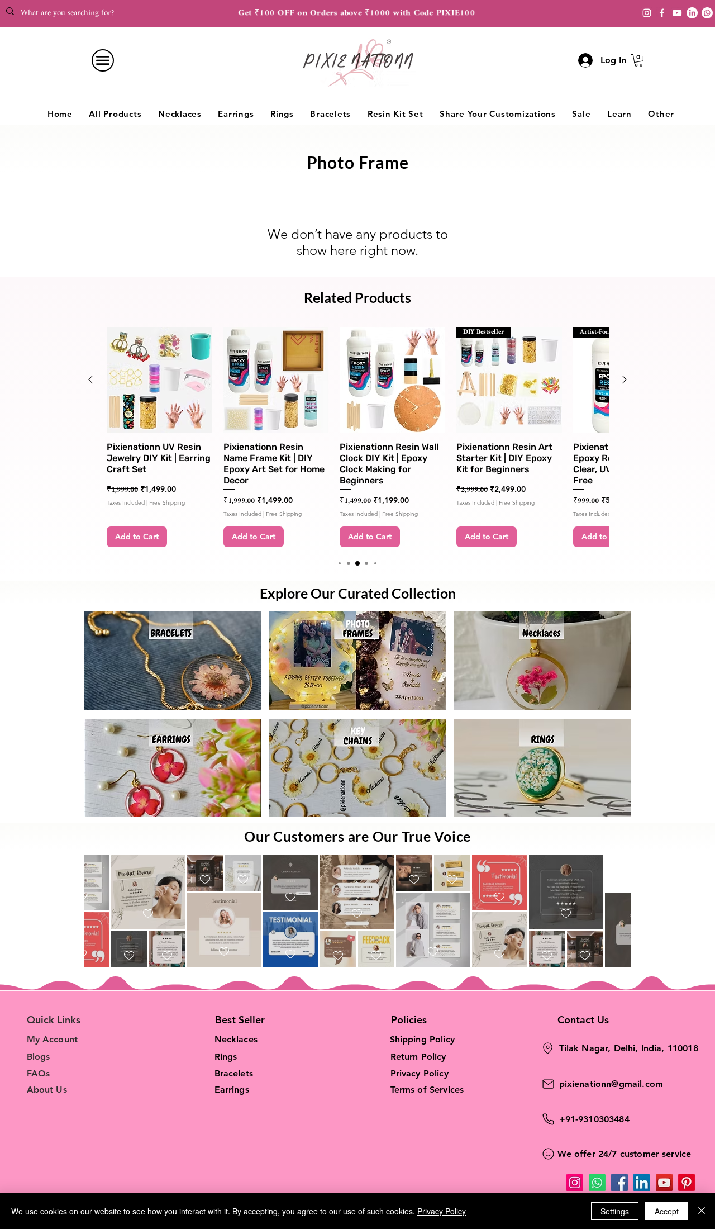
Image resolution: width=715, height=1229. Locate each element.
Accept (667, 1211)
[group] (357, 437)
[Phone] (548, 1119)
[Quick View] (159, 380)
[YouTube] (677, 12)
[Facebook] (662, 12)
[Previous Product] (90, 379)
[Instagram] (646, 12)
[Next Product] (624, 379)
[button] (638, 60)
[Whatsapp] (707, 12)
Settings (614, 1211)
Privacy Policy (441, 1211)
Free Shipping (167, 503)
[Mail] (548, 1084)
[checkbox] (100, 914)
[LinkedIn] (641, 1182)
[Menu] (103, 60)
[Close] (701, 1211)
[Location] (547, 1048)
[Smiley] (548, 1153)
